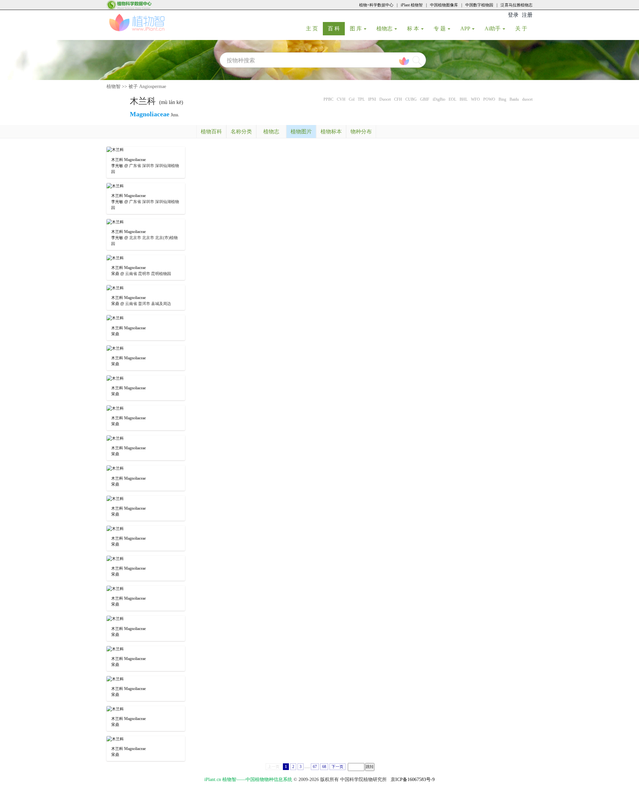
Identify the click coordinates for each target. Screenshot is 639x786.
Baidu (514, 99)
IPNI (372, 99)
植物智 (113, 86)
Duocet (385, 99)
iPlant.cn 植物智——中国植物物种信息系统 (248, 779)
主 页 (314, 28)
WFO (475, 99)
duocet (527, 99)
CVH (341, 99)
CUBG (411, 99)
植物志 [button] (385, 28)
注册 (527, 15)
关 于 (523, 28)
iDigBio (439, 99)
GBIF (424, 99)
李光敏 (117, 165)
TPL (361, 99)
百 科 (336, 28)
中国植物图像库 (444, 5)
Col (351, 99)
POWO (489, 99)
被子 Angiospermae (147, 86)
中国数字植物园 (479, 5)
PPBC (328, 99)
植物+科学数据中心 (376, 5)
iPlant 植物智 (412, 5)
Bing (502, 99)
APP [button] (465, 28)
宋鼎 (115, 273)
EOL (452, 99)
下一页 (337, 766)
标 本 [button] (413, 28)
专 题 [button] (440, 28)
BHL (464, 99)
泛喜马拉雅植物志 (516, 5)
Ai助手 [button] (493, 28)
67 (315, 766)
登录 (513, 15)
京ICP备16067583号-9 (413, 779)
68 (324, 766)
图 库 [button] (356, 28)
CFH (398, 99)
